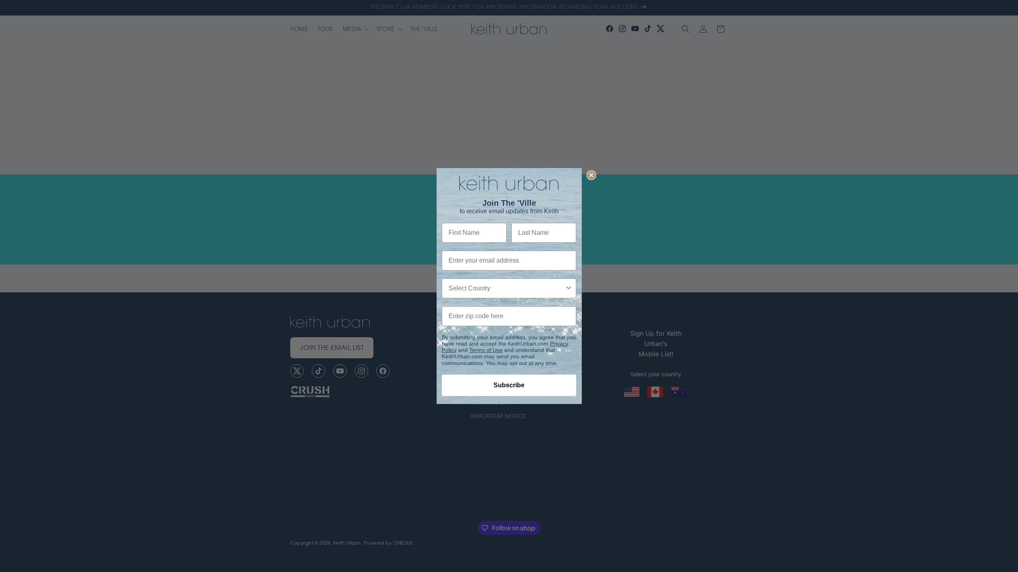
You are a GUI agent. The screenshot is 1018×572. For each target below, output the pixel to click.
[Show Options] (569, 288)
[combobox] (507, 288)
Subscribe (509, 385)
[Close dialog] (591, 175)
